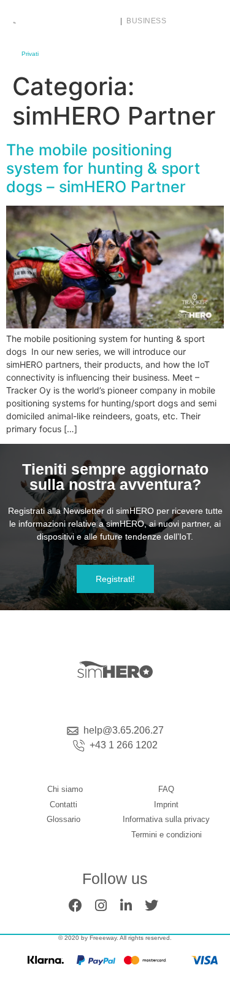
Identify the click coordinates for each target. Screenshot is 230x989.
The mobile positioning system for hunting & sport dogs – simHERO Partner (103, 168)
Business (146, 21)
